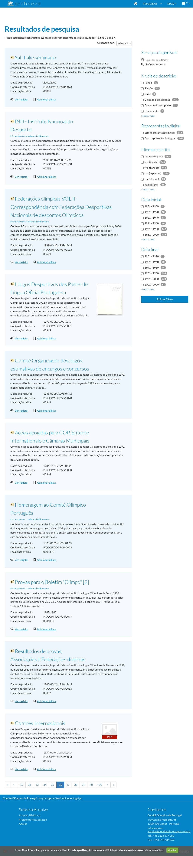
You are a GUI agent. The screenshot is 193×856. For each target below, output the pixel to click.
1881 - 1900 (152, 206)
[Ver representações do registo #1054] (109, 731)
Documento (152, 111)
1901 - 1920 (152, 212)
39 (83, 784)
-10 (21, 784)
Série (147, 94)
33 (37, 784)
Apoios (23, 823)
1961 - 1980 (152, 228)
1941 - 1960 (152, 223)
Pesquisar (150, 3)
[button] (162, 4)
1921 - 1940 (152, 217)
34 (44, 784)
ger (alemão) (152, 179)
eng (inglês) (151, 162)
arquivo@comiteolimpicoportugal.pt (60, 798)
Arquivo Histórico (29, 815)
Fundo (148, 82)
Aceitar (172, 849)
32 (29, 784)
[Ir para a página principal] (21, 3)
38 (75, 784)
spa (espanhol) (153, 173)
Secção (149, 88)
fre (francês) (152, 167)
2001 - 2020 (152, 284)
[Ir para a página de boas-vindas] (135, 4)
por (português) (154, 156)
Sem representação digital (160, 132)
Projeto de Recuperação (33, 819)
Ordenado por (105, 42)
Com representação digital (160, 138)
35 (52, 784)
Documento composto (158, 105)
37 (68, 784)
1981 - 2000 (152, 234)
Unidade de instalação (157, 99)
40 (91, 784)
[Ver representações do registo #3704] (110, 299)
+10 (99, 784)
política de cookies (153, 849)
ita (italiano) (152, 184)
